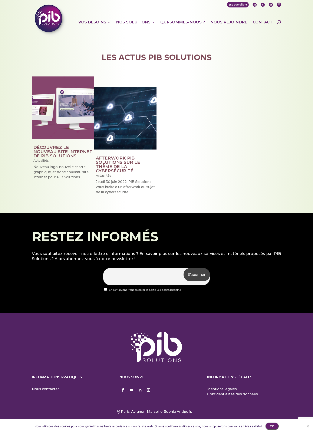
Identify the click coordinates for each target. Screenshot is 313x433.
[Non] (308, 426)
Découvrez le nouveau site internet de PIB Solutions (62, 151)
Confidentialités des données (232, 394)
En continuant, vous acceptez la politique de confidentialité (144, 289)
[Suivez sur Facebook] (122, 390)
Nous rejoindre (228, 22)
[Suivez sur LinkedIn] (139, 390)
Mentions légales (222, 389)
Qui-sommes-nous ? (182, 22)
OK (272, 426)
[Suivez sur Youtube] (131, 390)
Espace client (237, 4)
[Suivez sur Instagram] (148, 390)
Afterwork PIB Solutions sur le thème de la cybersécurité (118, 164)
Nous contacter (45, 389)
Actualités (41, 161)
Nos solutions (133, 22)
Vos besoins (92, 22)
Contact (263, 22)
